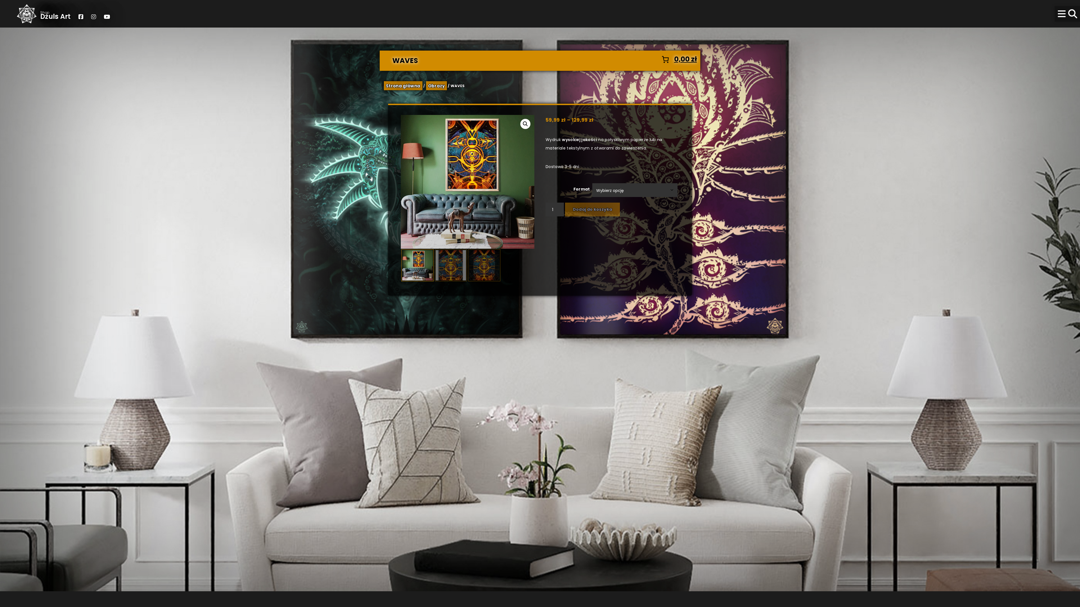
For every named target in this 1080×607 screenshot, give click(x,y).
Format (581, 189)
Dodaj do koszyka (592, 209)
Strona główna (403, 86)
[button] (525, 124)
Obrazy (436, 86)
